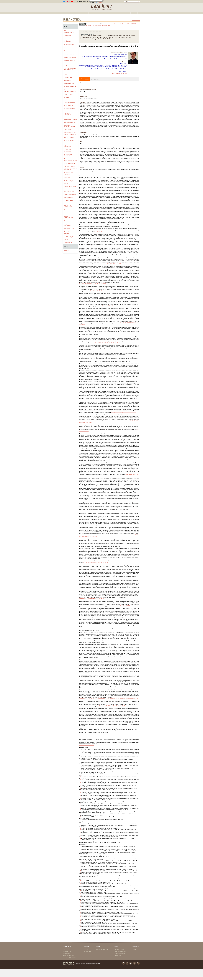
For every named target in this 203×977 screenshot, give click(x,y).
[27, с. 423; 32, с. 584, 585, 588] (96, 290)
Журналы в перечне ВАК (120, 951)
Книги (100, 13)
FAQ (139, 13)
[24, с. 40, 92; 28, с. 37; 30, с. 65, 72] (114, 263)
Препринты (82, 13)
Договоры (108, 13)
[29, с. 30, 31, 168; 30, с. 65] (107, 305)
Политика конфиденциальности (70, 957)
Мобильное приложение (120, 953)
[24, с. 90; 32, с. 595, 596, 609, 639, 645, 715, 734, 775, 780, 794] (123, 412)
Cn (73, 1)
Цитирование (95, 79)
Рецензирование (122, 13)
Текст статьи (85, 79)
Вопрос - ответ (118, 955)
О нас (64, 13)
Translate (100, 2)
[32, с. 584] (90, 245)
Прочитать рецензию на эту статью (86, 745)
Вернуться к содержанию (85, 27)
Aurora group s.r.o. (136, 949)
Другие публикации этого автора (119, 73)
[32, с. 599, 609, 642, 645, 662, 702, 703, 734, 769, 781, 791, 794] (95, 562)
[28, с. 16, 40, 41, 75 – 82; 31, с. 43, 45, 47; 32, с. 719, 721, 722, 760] (112, 705)
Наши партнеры (66, 953)
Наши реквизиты (67, 951)
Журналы (72, 13)
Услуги (134, 13)
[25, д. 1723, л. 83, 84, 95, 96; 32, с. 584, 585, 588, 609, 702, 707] (107, 342)
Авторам (92, 13)
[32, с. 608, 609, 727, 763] (125, 605)
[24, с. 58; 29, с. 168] (98, 231)
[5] (79, 191)
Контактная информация (68, 955)
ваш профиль (136, 20)
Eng (69, 1)
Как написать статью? (119, 949)
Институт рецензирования (102, 949)
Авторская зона (87, 951)
